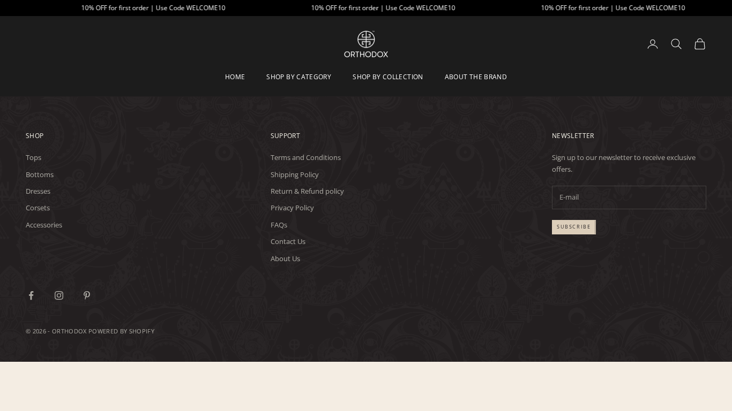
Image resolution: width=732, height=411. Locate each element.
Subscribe (574, 226)
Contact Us (288, 241)
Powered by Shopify (121, 331)
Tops (33, 157)
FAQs (279, 225)
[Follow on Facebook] (31, 295)
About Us (285, 258)
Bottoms (40, 174)
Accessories (44, 225)
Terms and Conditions (306, 157)
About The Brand (476, 76)
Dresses (38, 191)
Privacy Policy (292, 207)
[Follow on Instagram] (59, 295)
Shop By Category (298, 76)
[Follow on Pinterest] (86, 295)
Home (235, 76)
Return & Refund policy (307, 191)
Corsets (38, 207)
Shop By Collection (388, 76)
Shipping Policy (295, 174)
